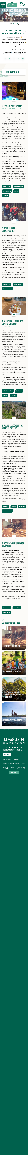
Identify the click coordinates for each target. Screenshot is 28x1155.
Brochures (16, 759)
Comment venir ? (14, 772)
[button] (20, 5)
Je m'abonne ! (7, 754)
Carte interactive (7, 759)
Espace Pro (5, 767)
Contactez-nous (21, 767)
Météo (23, 763)
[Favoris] (24, 5)
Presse (12, 767)
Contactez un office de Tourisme (11, 763)
